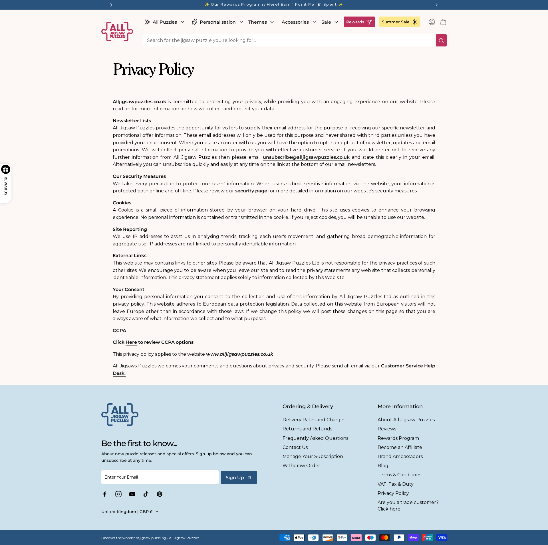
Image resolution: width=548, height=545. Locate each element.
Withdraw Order (301, 465)
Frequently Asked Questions (315, 438)
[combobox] (288, 40)
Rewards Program (398, 438)
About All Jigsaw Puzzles (406, 419)
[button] (163, 22)
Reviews (387, 429)
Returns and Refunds (307, 429)
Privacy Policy (393, 493)
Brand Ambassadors (400, 456)
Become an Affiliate (400, 447)
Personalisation (218, 22)
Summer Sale (396, 22)
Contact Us (295, 447)
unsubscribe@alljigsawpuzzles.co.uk (306, 157)
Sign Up (235, 477)
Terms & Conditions (399, 474)
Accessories (295, 22)
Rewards (355, 22)
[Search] (441, 40)
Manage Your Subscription (313, 456)
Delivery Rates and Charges (314, 419)
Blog (383, 465)
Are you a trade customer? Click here (408, 506)
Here (131, 342)
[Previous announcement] (111, 5)
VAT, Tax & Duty (396, 484)
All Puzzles (165, 22)
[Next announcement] (436, 5)
